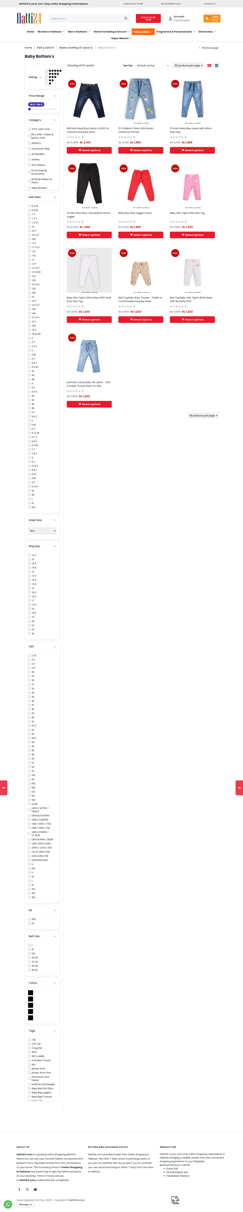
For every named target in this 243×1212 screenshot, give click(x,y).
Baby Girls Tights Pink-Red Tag (187, 213)
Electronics (206, 31)
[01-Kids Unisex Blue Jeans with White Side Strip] (192, 100)
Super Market (120, 38)
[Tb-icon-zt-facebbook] (19, 1189)
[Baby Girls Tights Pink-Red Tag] (192, 185)
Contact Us (209, 3)
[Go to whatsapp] (8, 1204)
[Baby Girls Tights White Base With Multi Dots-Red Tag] (89, 270)
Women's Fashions (49, 31)
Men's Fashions (77, 31)
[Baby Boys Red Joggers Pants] (140, 185)
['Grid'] (209, 66)
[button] (212, 18)
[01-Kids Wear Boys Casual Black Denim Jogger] (89, 185)
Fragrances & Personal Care (174, 31)
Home (30, 31)
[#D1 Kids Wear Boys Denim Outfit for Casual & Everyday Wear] (89, 100)
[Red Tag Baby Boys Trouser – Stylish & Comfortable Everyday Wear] (140, 270)
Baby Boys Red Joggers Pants (135, 213)
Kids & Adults (141, 31)
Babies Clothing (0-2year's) (76, 47)
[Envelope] (35, 1189)
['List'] (216, 66)
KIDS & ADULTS (45, 47)
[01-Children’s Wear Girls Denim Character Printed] (140, 100)
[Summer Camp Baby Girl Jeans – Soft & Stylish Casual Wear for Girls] (89, 354)
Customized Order (133, 3)
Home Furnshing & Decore (110, 31)
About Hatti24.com (171, 3)
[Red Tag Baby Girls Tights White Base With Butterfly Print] (192, 270)
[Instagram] (27, 1189)
